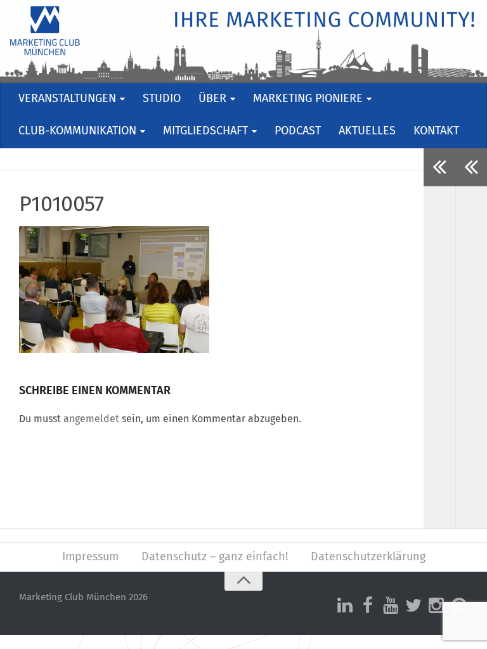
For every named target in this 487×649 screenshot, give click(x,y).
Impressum (90, 557)
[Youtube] (390, 606)
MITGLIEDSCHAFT (205, 131)
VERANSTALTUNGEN (67, 99)
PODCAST (298, 131)
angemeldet (91, 419)
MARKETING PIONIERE (308, 99)
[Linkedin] (345, 606)
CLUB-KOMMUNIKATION (77, 131)
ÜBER (212, 99)
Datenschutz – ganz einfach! (214, 557)
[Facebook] (368, 606)
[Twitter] (413, 606)
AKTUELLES (367, 131)
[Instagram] (436, 606)
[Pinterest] (459, 606)
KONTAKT (436, 131)
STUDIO (162, 99)
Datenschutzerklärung (368, 557)
